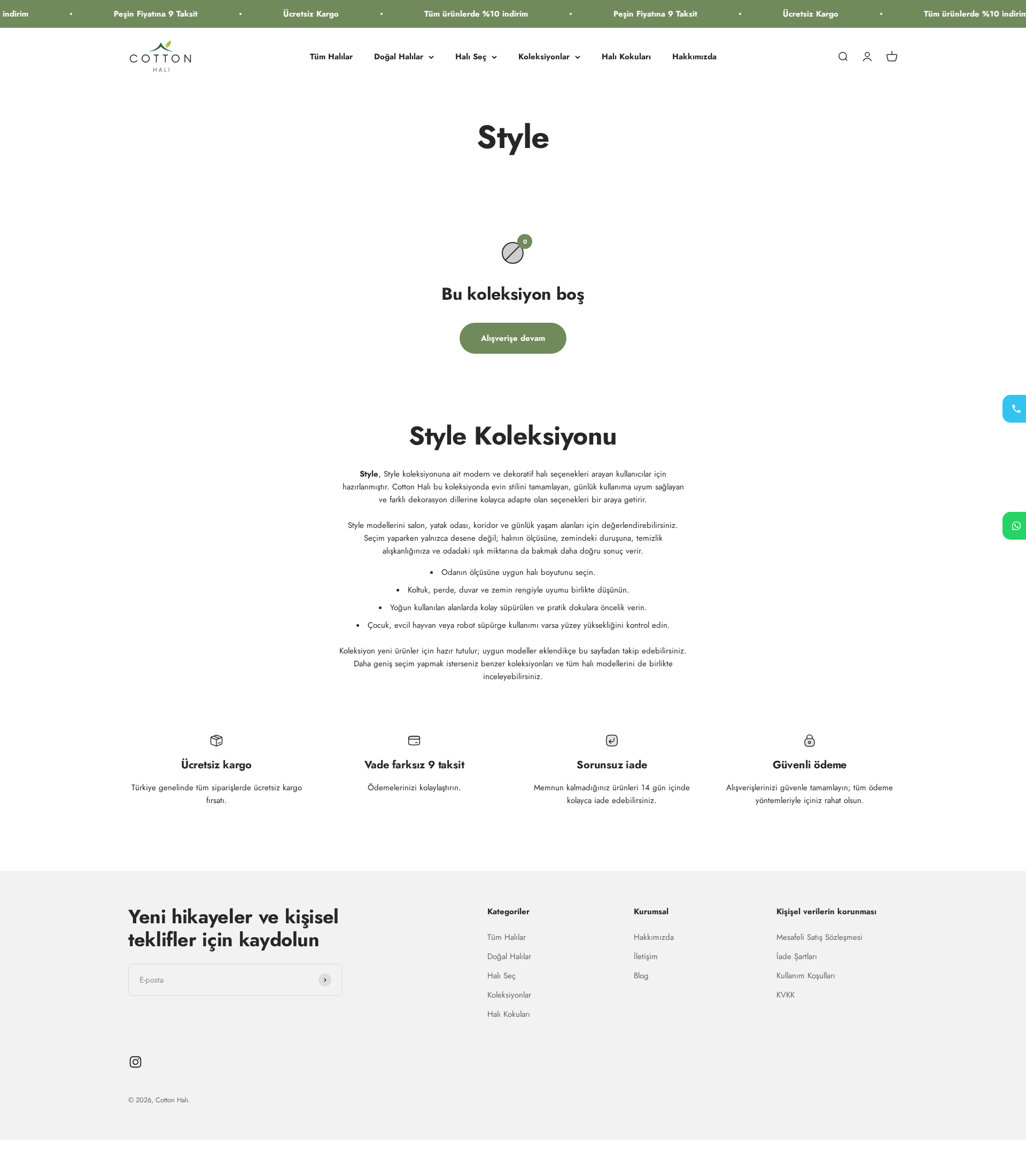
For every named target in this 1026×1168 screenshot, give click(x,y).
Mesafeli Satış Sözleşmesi (819, 937)
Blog (641, 976)
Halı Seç (470, 57)
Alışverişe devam (513, 338)
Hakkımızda (694, 57)
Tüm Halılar (331, 57)
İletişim (646, 956)
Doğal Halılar (398, 57)
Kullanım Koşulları (805, 976)
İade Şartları (796, 956)
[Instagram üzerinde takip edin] (135, 1062)
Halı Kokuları (626, 57)
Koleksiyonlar (544, 57)
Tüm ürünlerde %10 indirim (451, 14)
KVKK (785, 995)
